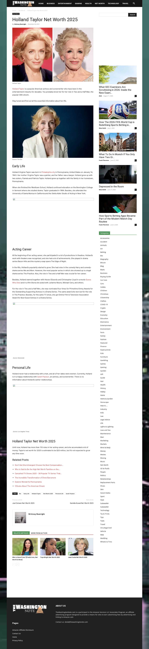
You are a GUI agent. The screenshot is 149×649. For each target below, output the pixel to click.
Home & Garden (106, 399)
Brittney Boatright (20, 24)
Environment (105, 329)
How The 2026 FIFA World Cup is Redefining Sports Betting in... (116, 123)
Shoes (102, 486)
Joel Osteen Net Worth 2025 (23, 503)
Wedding (103, 538)
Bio (20, 493)
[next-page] (17, 564)
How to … (103, 406)
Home (14, 11)
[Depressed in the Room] (118, 174)
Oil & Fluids (104, 468)
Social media (105, 493)
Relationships (105, 479)
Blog (102, 266)
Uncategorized (106, 528)
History (103, 388)
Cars (102, 283)
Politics (103, 475)
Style (102, 500)
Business (51, 3)
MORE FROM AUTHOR (39, 533)
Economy (103, 315)
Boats (102, 270)
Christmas (104, 294)
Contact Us (16, 633)
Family (102, 336)
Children (103, 290)
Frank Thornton (104, 160)
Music (102, 461)
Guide (102, 378)
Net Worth (100, 3)
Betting (103, 252)
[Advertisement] (118, 41)
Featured (103, 343)
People (103, 472)
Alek (100, 96)
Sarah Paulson (43, 377)
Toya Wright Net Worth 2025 (50, 557)
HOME (41, 3)
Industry (103, 409)
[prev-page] (13, 564)
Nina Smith (102, 128)
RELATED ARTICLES (21, 533)
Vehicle (103, 531)
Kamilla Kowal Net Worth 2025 (81, 503)
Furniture (104, 357)
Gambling (104, 360)
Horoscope (104, 402)
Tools (102, 521)
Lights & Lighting (106, 426)
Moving (103, 458)
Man (102, 437)
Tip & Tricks (104, 514)
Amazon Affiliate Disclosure (23, 630)
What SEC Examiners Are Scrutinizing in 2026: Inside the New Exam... (115, 90)
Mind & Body (105, 447)
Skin (102, 489)
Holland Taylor (18, 89)
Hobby (102, 392)
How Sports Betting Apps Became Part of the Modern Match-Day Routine (117, 218)
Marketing (104, 440)
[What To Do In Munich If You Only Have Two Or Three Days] (118, 142)
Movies (103, 454)
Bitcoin (103, 263)
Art (101, 249)
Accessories (104, 238)
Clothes (103, 301)
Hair (102, 381)
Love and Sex (105, 430)
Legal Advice (105, 420)
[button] (134, 4)
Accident (103, 242)
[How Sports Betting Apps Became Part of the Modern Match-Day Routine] (118, 203)
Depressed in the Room (111, 186)
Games (103, 364)
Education (104, 318)
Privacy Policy (17, 640)
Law (101, 416)
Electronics (104, 322)
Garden (103, 371)
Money (103, 451)
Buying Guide (105, 276)
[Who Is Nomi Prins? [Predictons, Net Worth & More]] (25, 546)
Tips (102, 517)
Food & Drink (105, 350)
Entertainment (65, 3)
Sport (102, 496)
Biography (104, 259)
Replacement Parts (107, 482)
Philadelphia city (48, 172)
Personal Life (59, 493)
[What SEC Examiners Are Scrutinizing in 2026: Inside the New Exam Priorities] (118, 74)
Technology (113, 3)
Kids (102, 413)
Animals (103, 245)
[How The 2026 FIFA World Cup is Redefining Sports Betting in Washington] (118, 110)
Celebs (103, 287)
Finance (103, 346)
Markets (103, 444)
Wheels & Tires (106, 542)
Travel (125, 3)
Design (103, 311)
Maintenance (105, 433)
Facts (102, 332)
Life (101, 423)
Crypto (102, 308)
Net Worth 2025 (48, 493)
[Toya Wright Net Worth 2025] (53, 546)
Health (88, 3)
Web (102, 535)
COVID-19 (104, 304)
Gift (101, 374)
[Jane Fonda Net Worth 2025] (80, 546)
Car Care (103, 280)
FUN (102, 353)
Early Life (26, 493)
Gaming (78, 3)
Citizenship (104, 297)
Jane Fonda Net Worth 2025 (77, 557)
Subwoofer (104, 503)
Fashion (103, 339)
